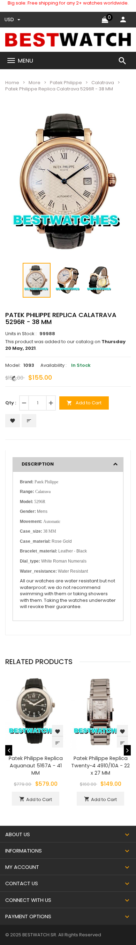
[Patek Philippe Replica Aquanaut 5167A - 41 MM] (35, 711)
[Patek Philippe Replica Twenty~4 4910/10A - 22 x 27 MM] (100, 711)
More (34, 82)
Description (38, 464)
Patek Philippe (66, 82)
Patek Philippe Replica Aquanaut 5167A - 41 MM (36, 765)
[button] (114, 118)
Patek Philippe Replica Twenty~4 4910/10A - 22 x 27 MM (100, 765)
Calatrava (102, 82)
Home (12, 82)
